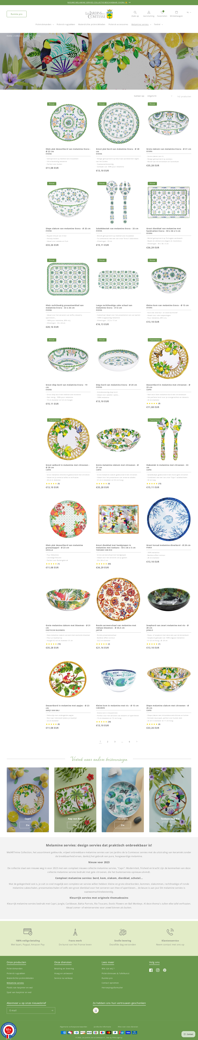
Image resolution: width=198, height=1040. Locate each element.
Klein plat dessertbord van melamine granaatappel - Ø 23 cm (64, 546)
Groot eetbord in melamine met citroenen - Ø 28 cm (68, 466)
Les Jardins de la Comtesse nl (93, 1037)
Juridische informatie (102, 1027)
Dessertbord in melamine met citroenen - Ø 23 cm (168, 386)
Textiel (157, 24)
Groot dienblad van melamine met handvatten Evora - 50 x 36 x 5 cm (163, 229)
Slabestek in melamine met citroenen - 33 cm (167, 466)
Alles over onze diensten (128, 1027)
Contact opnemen (110, 983)
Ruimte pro (16, 14)
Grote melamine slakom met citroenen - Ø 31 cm (117, 466)
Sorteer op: (139, 96)
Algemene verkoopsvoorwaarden (73, 1027)
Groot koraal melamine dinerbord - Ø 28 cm (168, 545)
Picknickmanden (43, 24)
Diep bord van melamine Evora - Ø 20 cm (116, 385)
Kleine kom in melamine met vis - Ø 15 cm (117, 705)
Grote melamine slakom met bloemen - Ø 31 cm (68, 626)
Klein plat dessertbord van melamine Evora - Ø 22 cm (68, 150)
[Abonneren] (52, 1010)
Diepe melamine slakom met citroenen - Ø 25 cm (167, 706)
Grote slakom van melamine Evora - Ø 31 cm (168, 149)
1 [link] (100, 741)
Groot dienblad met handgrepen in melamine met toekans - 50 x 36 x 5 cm (116, 546)
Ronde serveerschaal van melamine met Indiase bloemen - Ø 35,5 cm (116, 626)
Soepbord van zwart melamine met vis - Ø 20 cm (167, 626)
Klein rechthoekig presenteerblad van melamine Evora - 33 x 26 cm (65, 306)
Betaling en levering (64, 968)
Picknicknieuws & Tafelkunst (115, 973)
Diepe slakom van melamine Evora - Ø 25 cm (68, 228)
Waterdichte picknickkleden (20, 978)
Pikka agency (117, 1037)
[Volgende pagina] (137, 741)
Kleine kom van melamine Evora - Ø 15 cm (167, 305)
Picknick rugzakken (16, 973)
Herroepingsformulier (112, 987)
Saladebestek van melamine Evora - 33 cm (117, 228)
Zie (27, 825)
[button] (44, 26)
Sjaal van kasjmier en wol (19, 992)
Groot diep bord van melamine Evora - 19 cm (66, 386)
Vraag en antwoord (63, 973)
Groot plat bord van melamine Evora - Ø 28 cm (117, 150)
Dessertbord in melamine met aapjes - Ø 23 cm (67, 706)
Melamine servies (140, 24)
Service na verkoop (63, 978)
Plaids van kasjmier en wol (20, 987)
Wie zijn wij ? (108, 968)
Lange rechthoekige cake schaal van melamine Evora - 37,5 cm (114, 306)
